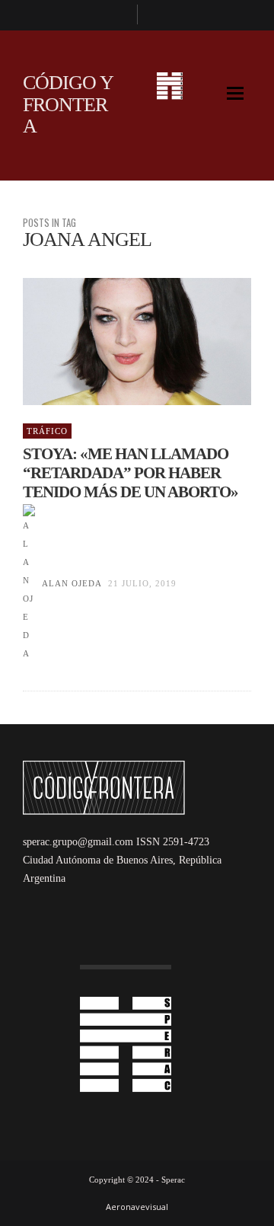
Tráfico (47, 431)
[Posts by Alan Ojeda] (29, 583)
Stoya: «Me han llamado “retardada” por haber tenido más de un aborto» (130, 473)
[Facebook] (118, 15)
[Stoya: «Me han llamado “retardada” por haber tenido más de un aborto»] (112, 342)
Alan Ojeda (71, 583)
